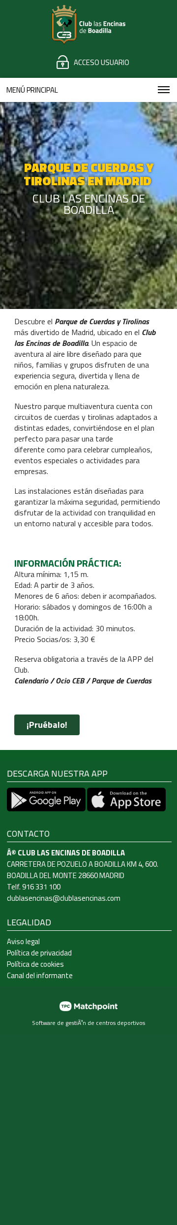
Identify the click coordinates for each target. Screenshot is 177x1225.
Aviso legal (23, 941)
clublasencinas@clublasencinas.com (63, 898)
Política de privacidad (39, 952)
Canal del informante (40, 975)
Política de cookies (35, 964)
